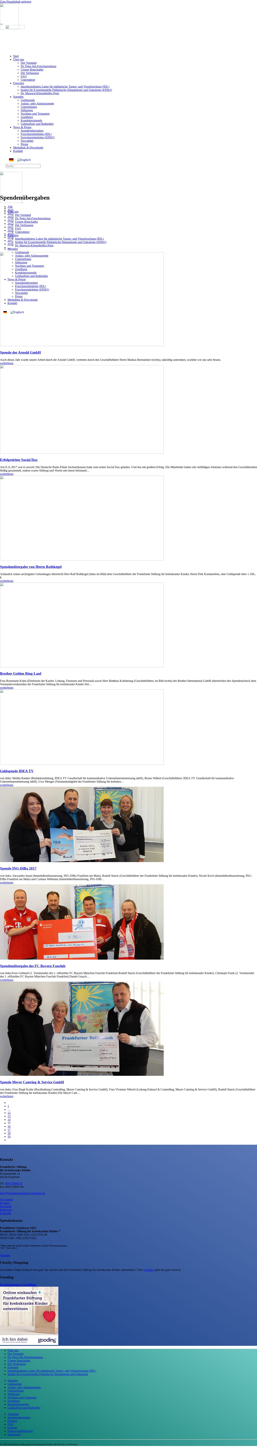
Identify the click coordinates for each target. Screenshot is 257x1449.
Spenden (18, 96)
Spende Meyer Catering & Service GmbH (32, 1082)
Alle (10, 206)
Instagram (6, 1209)
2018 (11, 237)
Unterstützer (28, 79)
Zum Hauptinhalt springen (15, 1)
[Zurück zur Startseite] (21, 201)
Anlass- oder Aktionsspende (37, 103)
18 (9, 1133)
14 (9, 1119)
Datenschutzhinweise (20, 1431)
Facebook (6, 1206)
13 (9, 1116)
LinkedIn (5, 1213)
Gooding (149, 1269)
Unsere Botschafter (32, 69)
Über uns (18, 59)
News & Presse (22, 127)
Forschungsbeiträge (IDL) (36, 134)
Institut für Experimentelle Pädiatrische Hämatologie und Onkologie (48, 1374)
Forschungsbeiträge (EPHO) (38, 137)
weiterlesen (6, 363)
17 (9, 1129)
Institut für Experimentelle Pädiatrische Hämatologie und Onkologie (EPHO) (66, 90)
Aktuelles (13, 1414)
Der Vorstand (28, 62)
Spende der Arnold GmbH (20, 352)
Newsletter (27, 140)
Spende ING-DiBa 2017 (18, 868)
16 (9, 1126)
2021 (11, 227)
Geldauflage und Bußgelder (37, 123)
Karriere (12, 1420)
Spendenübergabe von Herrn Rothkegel (31, 567)
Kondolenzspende (31, 120)
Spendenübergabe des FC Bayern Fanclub (32, 966)
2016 (11, 244)
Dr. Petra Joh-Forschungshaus (38, 66)
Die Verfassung (30, 73)
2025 (11, 213)
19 (9, 1136)
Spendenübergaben (32, 130)
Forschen (18, 83)
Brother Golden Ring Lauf (20, 673)
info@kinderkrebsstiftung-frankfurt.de (22, 1193)
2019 (11, 233)
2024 (11, 216)
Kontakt (18, 151)
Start (16, 56)
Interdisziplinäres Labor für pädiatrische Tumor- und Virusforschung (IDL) (65, 86)
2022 (11, 223)
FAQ (24, 76)
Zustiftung (27, 117)
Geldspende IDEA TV (17, 771)
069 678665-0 (13, 1183)
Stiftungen (27, 110)
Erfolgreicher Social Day (19, 460)
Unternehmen (29, 106)
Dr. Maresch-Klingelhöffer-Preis (40, 93)
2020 (11, 230)
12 (9, 1112)
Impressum (14, 1434)
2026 (11, 210)
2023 (11, 220)
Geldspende (28, 100)
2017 (11, 240)
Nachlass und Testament (35, 113)
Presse (24, 144)
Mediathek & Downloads (28, 147)
